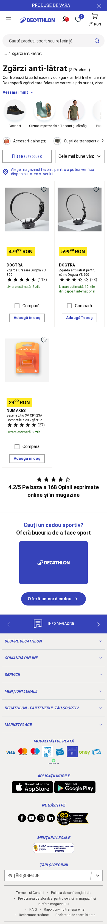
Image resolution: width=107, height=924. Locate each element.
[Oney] (84, 752)
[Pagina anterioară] (8, 624)
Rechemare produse (34, 915)
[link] (53, 599)
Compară (31, 305)
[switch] (43, 189)
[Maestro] (35, 753)
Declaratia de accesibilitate (75, 915)
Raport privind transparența (64, 909)
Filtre (27, 156)
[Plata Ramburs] (96, 753)
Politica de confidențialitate (71, 893)
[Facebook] (22, 819)
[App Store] (32, 790)
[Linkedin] (51, 819)
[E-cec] (72, 754)
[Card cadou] (59, 753)
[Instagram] (41, 819)
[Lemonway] (53, 761)
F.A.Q (33, 909)
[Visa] (10, 752)
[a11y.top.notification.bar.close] (99, 5)
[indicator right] (100, 115)
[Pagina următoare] (98, 624)
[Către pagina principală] (37, 20)
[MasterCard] (22, 753)
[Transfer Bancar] (47, 754)
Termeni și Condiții (30, 893)
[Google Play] (74, 790)
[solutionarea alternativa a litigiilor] (53, 850)
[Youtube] (31, 819)
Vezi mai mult (15, 92)
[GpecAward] (72, 823)
